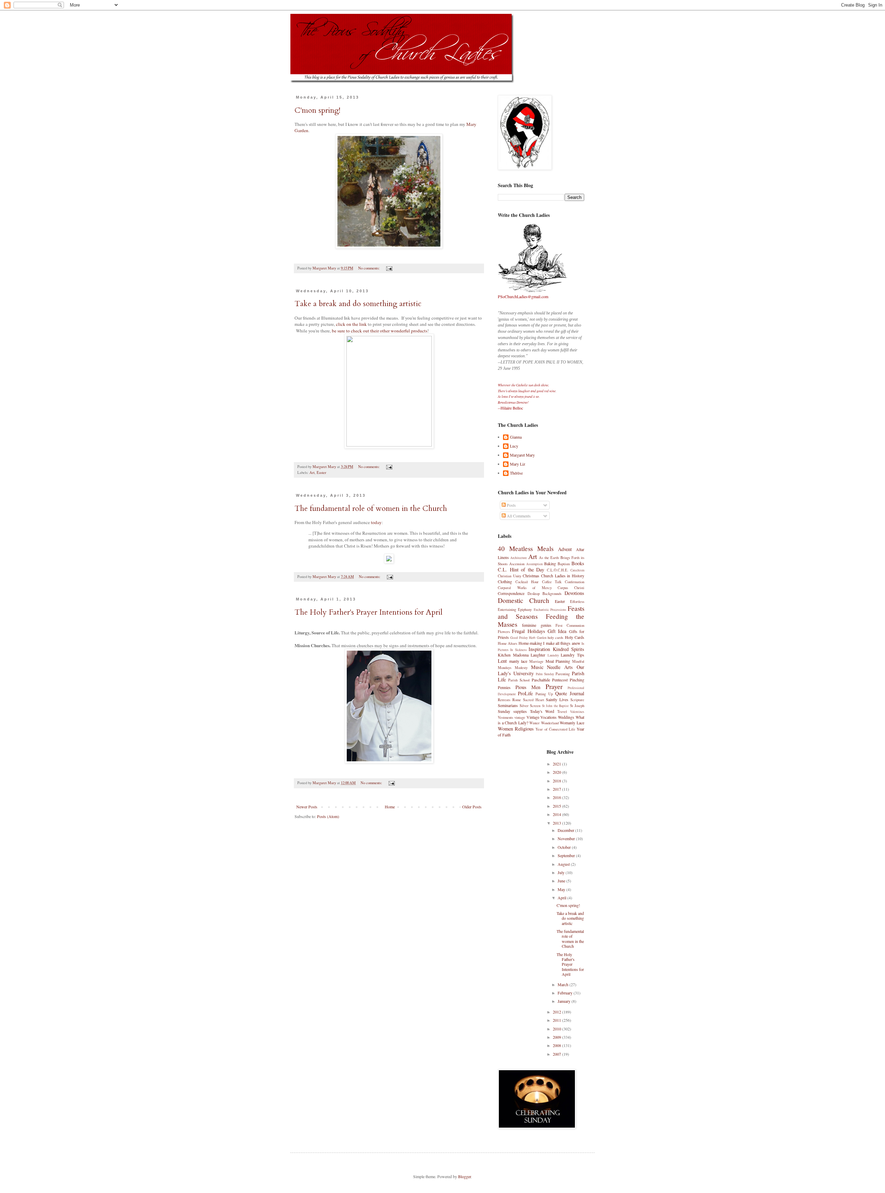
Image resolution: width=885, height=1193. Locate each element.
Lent (502, 661)
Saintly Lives (557, 699)
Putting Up (544, 693)
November (567, 838)
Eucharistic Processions (550, 609)
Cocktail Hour (527, 581)
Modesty (521, 667)
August (564, 864)
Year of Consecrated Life (555, 729)
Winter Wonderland (544, 723)
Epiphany (525, 609)
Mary (471, 124)
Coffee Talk (552, 581)
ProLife (525, 693)
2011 (557, 1020)
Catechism (577, 570)
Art (312, 472)
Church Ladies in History (562, 575)
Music (537, 667)
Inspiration (539, 649)
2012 (557, 1012)
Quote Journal (569, 693)
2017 (557, 789)
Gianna (516, 437)
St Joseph (577, 705)
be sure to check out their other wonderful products (379, 331)
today (376, 522)
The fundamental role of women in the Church (371, 508)
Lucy (514, 446)
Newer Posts (306, 806)
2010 (557, 1028)
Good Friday (519, 637)
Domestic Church (523, 600)
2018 (557, 780)
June (562, 880)
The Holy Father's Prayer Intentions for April (368, 612)
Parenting (563, 673)
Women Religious (516, 728)
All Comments (518, 516)
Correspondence (511, 593)
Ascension (516, 563)
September (567, 855)
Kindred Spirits (568, 649)
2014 (557, 814)
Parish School (519, 680)
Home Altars (507, 643)
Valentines (577, 711)
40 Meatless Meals (525, 548)
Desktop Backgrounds (545, 593)
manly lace (518, 661)
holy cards (555, 637)
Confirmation (574, 581)
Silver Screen (530, 705)
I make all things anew (561, 643)
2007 (557, 1054)
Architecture (518, 558)
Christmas (531, 575)
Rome (516, 699)
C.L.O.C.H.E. (557, 570)
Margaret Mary (522, 455)
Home (390, 806)
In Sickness (518, 650)
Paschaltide (541, 679)
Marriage (536, 661)
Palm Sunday (545, 674)
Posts (511, 505)
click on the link (351, 324)
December (566, 830)
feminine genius (536, 625)
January (564, 1001)
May (562, 889)
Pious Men (528, 687)
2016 (557, 797)
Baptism (564, 563)
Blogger (464, 1176)
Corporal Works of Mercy (525, 587)
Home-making (530, 643)
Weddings (566, 717)
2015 (557, 806)
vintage (519, 717)
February (566, 992)
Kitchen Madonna (513, 655)
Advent (565, 549)
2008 (557, 1045)
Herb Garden (537, 637)
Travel (562, 711)
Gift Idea (557, 631)
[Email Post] (388, 268)
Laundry (553, 655)
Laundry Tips (572, 655)
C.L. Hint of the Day (521, 569)
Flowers (504, 631)
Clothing (505, 581)
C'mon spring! (318, 110)
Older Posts (472, 806)
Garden (301, 130)
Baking (550, 563)
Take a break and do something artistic (358, 304)
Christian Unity (509, 575)
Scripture (577, 699)
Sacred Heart (533, 699)
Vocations (548, 717)
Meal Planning (558, 661)
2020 (557, 772)
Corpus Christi (571, 587)
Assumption (534, 564)
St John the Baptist (555, 706)
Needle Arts (560, 667)
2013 (557, 823)
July (562, 872)
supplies (520, 711)
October (565, 847)
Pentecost (560, 679)
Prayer (554, 686)
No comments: (369, 268)
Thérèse (516, 473)
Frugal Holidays (528, 631)
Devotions (574, 593)
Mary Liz (517, 464)
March (563, 984)
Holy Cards (574, 637)
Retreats (504, 699)
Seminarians (508, 705)
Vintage (533, 717)
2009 (557, 1037)
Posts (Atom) (328, 816)
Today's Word (542, 711)
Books (577, 563)
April (562, 897)
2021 (557, 764)
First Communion (570, 625)
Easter (321, 472)
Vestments (505, 717)
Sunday (504, 711)
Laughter (538, 655)
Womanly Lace (572, 722)
